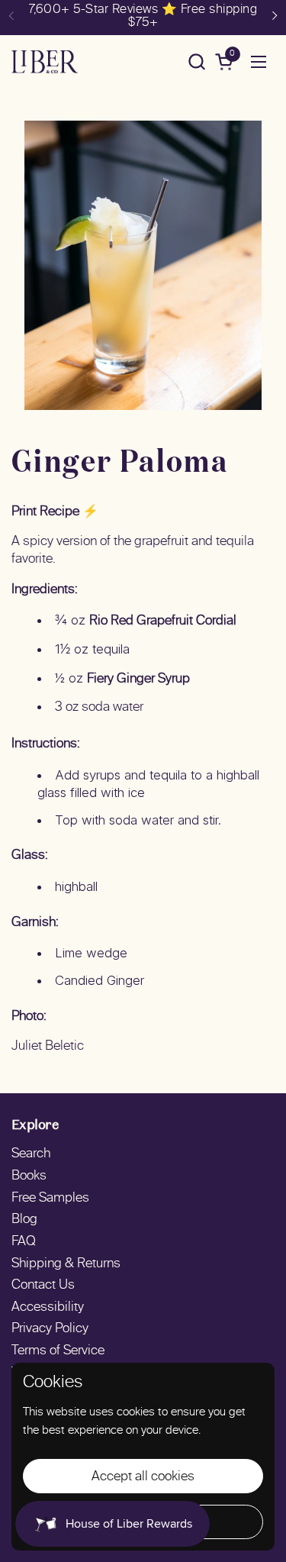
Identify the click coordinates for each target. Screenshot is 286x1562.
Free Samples (50, 1198)
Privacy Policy (49, 1329)
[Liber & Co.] (44, 61)
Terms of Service (57, 1351)
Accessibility (47, 1307)
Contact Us (43, 1285)
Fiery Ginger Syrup (138, 679)
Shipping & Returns (66, 1264)
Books (29, 1176)
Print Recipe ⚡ (54, 512)
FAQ (23, 1242)
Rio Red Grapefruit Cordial (162, 621)
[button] (196, 61)
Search (30, 1154)
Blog (24, 1220)
